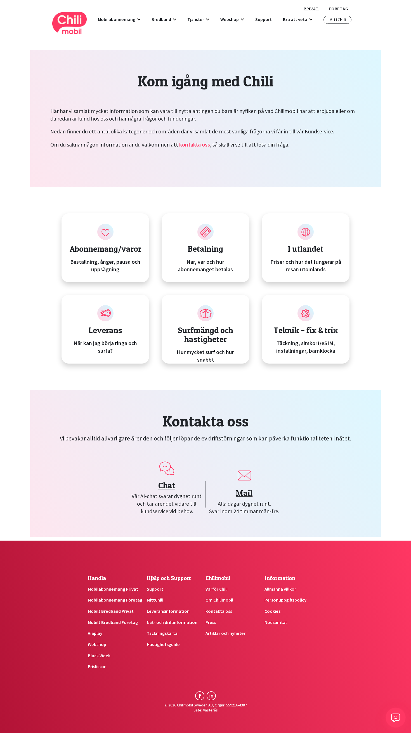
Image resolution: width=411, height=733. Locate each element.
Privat (311, 8)
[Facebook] (199, 695)
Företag (338, 8)
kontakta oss (194, 144)
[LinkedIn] (211, 695)
